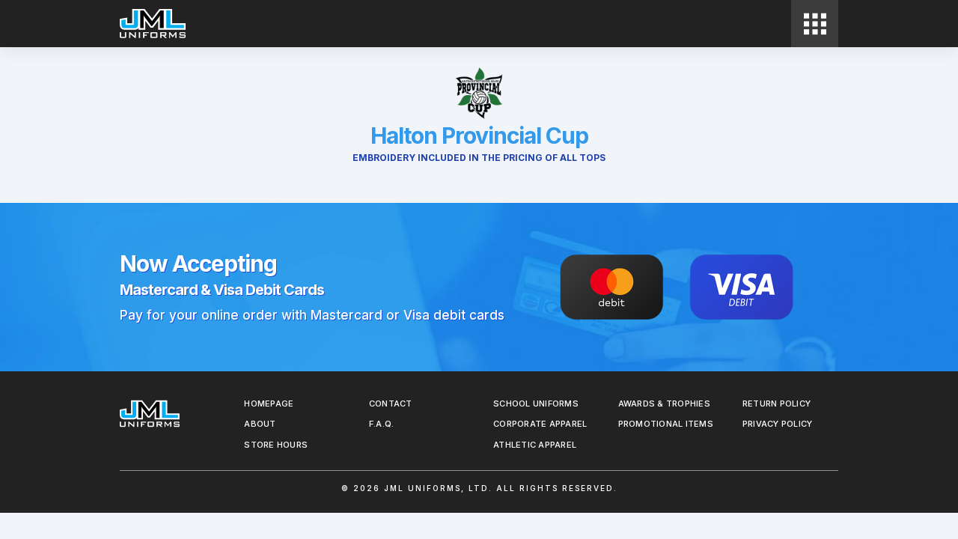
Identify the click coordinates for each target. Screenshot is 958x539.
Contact (390, 403)
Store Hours (276, 444)
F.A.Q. (381, 423)
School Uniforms (536, 403)
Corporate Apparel (540, 423)
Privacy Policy (777, 423)
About (259, 423)
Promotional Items (665, 423)
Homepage (268, 403)
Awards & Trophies (664, 403)
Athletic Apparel (534, 444)
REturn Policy (776, 403)
